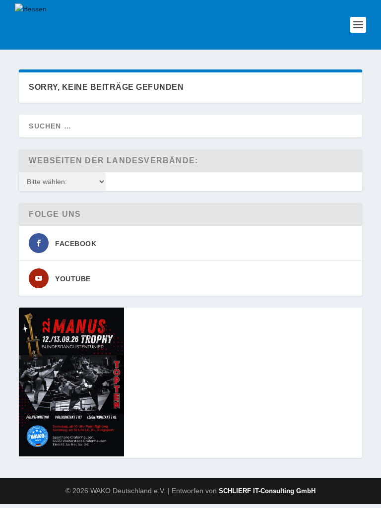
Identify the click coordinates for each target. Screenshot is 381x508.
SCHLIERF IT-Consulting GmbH (267, 491)
